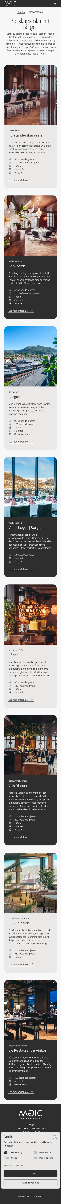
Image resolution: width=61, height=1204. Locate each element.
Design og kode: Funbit (30, 1196)
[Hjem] (10, 3)
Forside (21, 11)
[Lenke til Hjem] (30, 1114)
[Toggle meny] (55, 3)
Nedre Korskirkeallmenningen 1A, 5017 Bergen (31, 1128)
